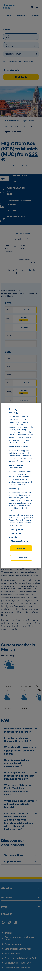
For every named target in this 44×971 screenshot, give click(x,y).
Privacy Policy (17, 529)
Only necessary (21, 558)
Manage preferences (19, 541)
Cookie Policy (16, 533)
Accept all (21, 548)
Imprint (14, 537)
